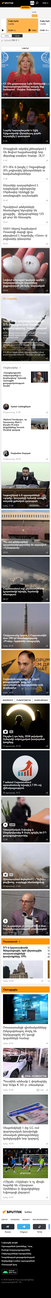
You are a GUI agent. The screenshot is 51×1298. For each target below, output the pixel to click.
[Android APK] (9, 1272)
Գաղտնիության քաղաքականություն (18, 1257)
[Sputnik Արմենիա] (8, 4)
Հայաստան (15, 1219)
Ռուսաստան (10, 941)
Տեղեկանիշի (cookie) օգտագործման (18, 1261)
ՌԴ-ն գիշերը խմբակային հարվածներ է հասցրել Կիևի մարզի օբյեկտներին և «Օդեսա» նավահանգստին (25, 335)
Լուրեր (11, 23)
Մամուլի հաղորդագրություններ (15, 1250)
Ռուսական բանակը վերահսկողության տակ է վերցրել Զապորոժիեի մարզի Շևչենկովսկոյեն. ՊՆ (24, 344)
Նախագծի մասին (9, 1242)
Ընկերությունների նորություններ (16, 1253)
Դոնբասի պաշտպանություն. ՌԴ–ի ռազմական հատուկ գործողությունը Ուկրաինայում (25, 324)
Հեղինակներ (10, 367)
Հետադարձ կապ (9, 1264)
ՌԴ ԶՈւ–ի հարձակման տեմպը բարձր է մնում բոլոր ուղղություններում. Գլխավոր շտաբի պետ (24, 353)
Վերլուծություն (40, 1219)
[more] (47, 94)
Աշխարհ (26, 1219)
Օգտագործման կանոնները (14, 1246)
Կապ (30, 1246)
